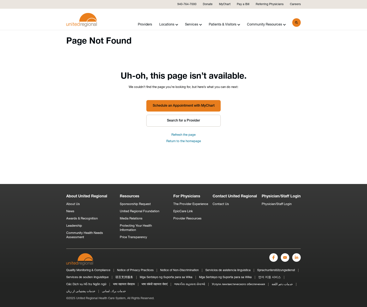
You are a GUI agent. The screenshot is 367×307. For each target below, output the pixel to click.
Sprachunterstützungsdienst (276, 270)
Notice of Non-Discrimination (179, 270)
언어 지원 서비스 (269, 277)
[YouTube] (285, 257)
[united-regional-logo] (79, 259)
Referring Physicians (270, 4)
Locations (166, 24)
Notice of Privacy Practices (135, 270)
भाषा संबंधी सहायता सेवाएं (154, 284)
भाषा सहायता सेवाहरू (124, 284)
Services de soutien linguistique (87, 277)
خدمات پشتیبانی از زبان (80, 291)
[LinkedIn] (296, 257)
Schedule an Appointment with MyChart (184, 106)
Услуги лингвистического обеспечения (238, 284)
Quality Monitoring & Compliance (88, 270)
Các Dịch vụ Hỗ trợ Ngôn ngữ (86, 284)
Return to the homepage (183, 141)
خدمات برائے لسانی (114, 291)
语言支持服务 (124, 277)
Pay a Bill (243, 4)
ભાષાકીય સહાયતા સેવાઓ (189, 284)
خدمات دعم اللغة (282, 284)
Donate (208, 4)
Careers (295, 4)
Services (191, 24)
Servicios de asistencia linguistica (228, 270)
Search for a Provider (183, 120)
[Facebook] (273, 257)
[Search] (296, 22)
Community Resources (264, 24)
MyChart (224, 4)
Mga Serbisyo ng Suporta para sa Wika (166, 277)
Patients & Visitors (222, 24)
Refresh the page (183, 135)
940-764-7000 (186, 4)
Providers (145, 24)
